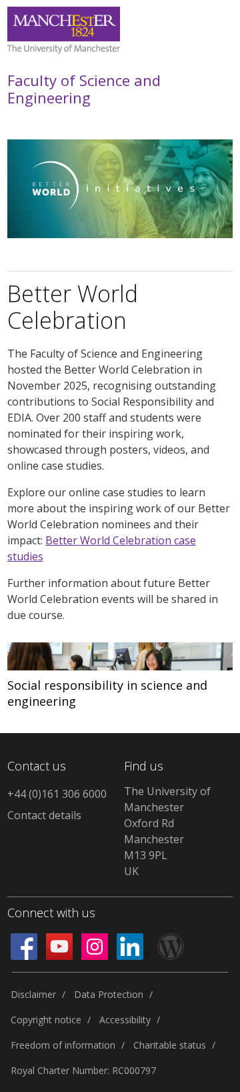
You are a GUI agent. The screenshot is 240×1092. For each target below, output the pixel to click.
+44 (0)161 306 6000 (57, 793)
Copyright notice (46, 1019)
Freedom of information (63, 1045)
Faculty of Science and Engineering (84, 89)
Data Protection (108, 994)
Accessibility (125, 1019)
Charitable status (169, 1045)
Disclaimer (33, 994)
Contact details (44, 815)
